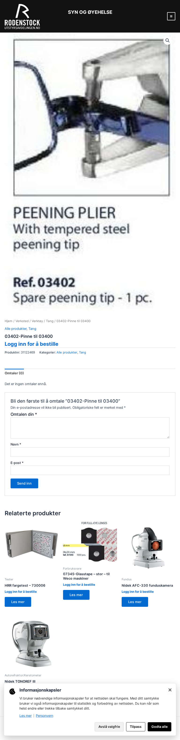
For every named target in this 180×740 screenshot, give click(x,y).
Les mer (18, 602)
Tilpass (136, 727)
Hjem (8, 321)
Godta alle (159, 727)
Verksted (22, 321)
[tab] (14, 373)
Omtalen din (24, 414)
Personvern (44, 716)
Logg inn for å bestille (31, 344)
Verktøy (37, 321)
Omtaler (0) (14, 373)
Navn (16, 444)
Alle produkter (15, 329)
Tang (49, 321)
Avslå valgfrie (109, 727)
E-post (17, 463)
